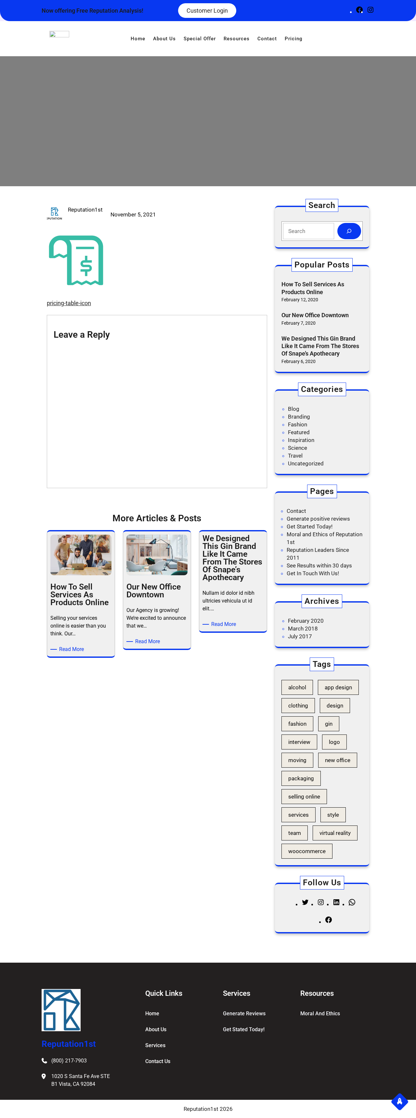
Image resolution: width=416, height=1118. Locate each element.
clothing (298, 705)
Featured (299, 432)
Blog (293, 409)
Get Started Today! (309, 526)
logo (334, 742)
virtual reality (335, 833)
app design (338, 687)
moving (297, 760)
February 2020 (306, 621)
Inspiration (301, 440)
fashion (297, 724)
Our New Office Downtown (315, 315)
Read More (72, 649)
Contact (296, 511)
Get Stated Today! (244, 1029)
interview (299, 742)
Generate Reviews (244, 1013)
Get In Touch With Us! (313, 573)
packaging (301, 778)
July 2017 (300, 636)
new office (337, 760)
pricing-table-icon (69, 303)
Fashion (297, 424)
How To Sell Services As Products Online (312, 288)
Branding (299, 416)
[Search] (349, 231)
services (298, 815)
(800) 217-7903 (69, 1061)
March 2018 (303, 628)
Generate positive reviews (318, 518)
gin (328, 724)
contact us (157, 1061)
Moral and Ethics (320, 1013)
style (333, 815)
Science (297, 448)
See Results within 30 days (319, 565)
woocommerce (307, 851)
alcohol (297, 687)
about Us (155, 1029)
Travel (295, 455)
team (294, 833)
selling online (304, 796)
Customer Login (207, 10)
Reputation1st (69, 1044)
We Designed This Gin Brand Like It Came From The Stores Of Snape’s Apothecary (320, 346)
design (335, 705)
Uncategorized (306, 463)
